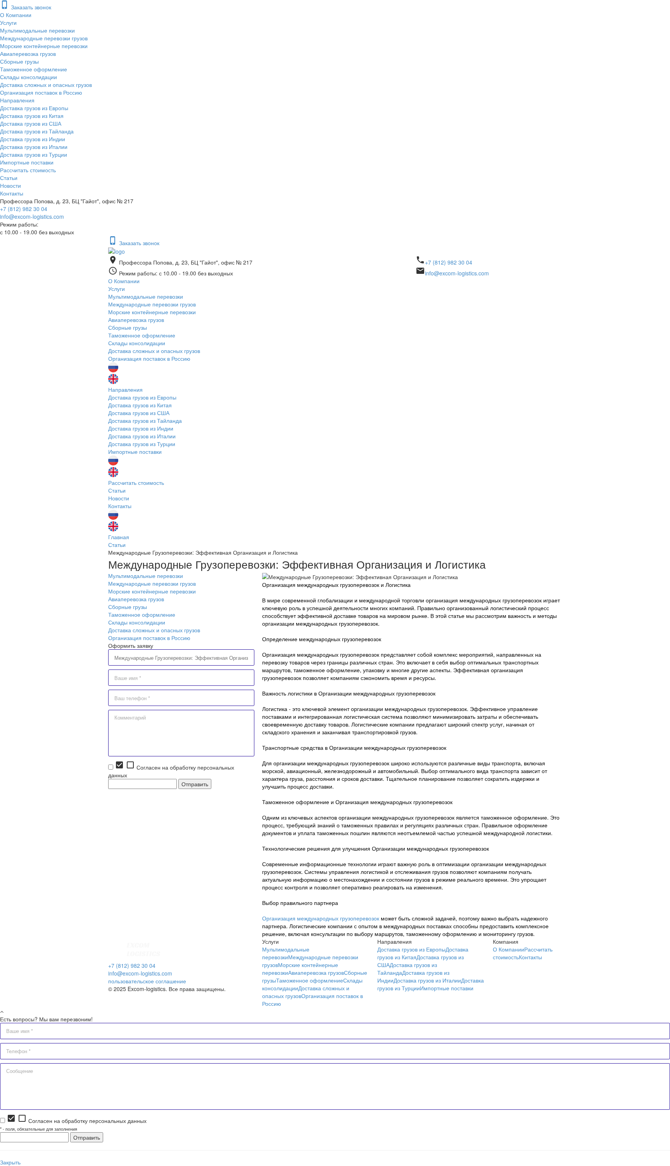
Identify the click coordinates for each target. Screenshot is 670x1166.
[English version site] (113, 382)
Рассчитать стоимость (28, 170)
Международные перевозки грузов (44, 38)
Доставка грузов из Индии (32, 139)
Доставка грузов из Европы (34, 108)
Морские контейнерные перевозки (44, 46)
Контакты (11, 193)
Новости (10, 185)
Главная (118, 537)
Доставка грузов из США (30, 123)
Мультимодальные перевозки (37, 30)
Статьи (8, 178)
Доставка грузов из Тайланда (37, 131)
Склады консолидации (28, 77)
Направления (17, 100)
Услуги (8, 22)
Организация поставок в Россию (41, 92)
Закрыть (10, 1162)
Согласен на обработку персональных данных (77, 1120)
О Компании (15, 15)
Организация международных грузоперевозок (320, 918)
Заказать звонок (25, 7)
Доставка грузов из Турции (33, 154)
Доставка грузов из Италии (33, 147)
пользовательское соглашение (147, 981)
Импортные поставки (27, 162)
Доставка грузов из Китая (32, 115)
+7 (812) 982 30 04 (23, 209)
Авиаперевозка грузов (28, 53)
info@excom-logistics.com (32, 216)
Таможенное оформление (33, 69)
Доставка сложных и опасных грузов (46, 84)
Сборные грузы (19, 61)
